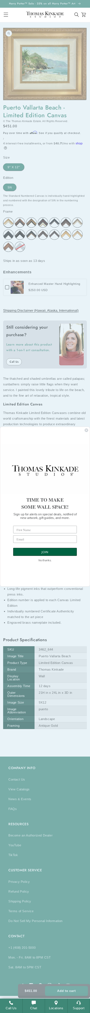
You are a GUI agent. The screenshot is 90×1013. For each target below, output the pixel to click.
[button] (76, 14)
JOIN (44, 552)
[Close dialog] (86, 430)
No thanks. (45, 560)
